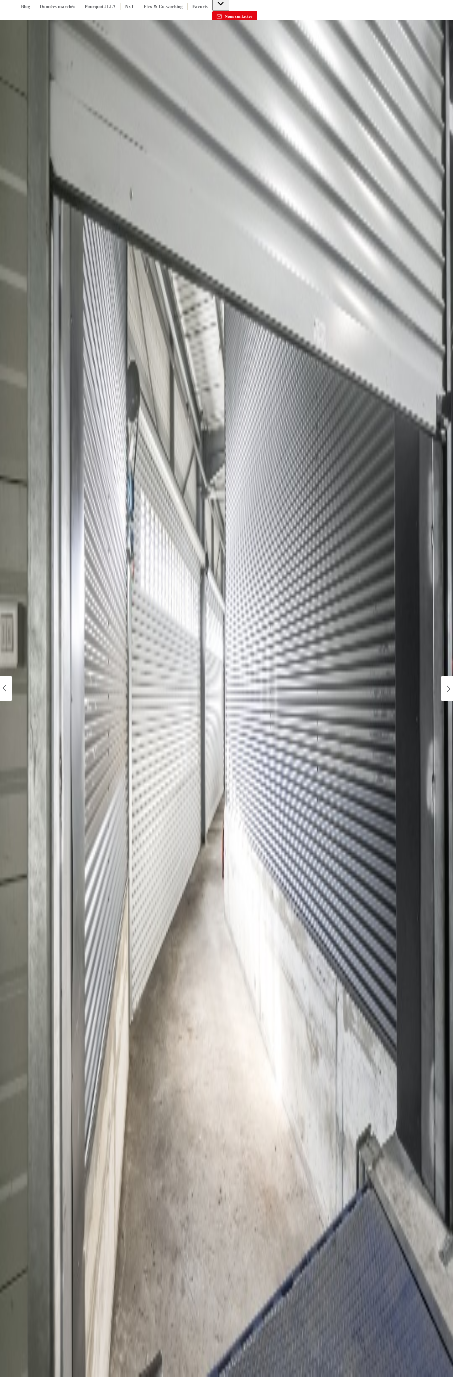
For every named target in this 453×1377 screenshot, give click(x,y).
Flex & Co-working (163, 6)
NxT (129, 6)
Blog (25, 6)
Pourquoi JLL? (100, 6)
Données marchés (57, 6)
